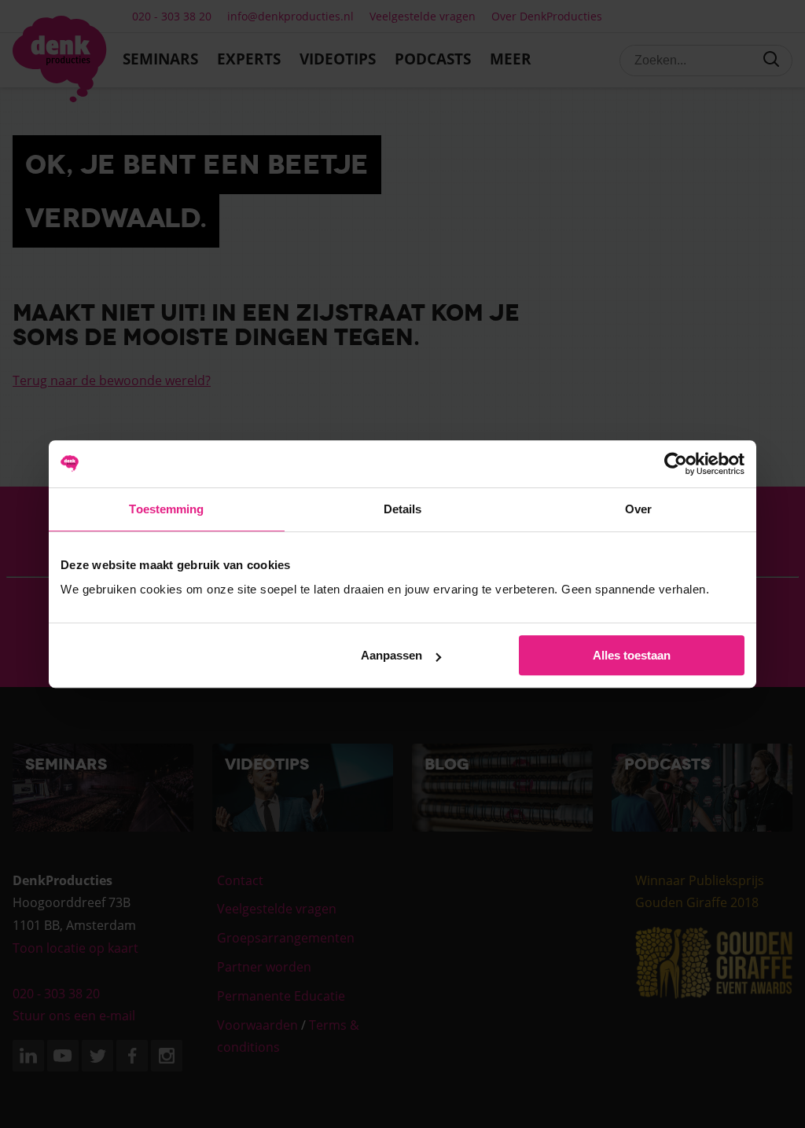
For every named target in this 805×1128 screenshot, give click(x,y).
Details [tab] (403, 509)
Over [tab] (638, 509)
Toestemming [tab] (166, 509)
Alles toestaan (632, 655)
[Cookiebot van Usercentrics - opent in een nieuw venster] (675, 464)
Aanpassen (391, 655)
